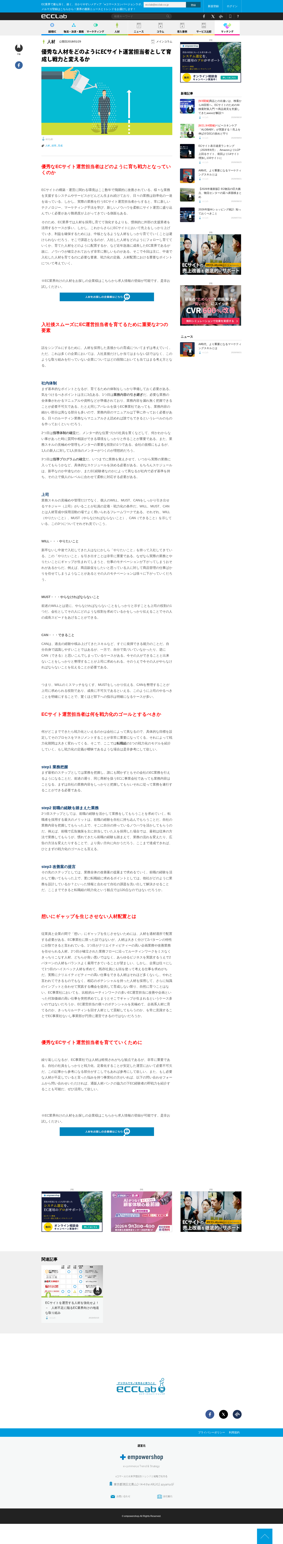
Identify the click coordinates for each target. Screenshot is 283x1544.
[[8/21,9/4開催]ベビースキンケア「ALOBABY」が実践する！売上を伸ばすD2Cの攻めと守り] (187, 131)
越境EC (52, 31)
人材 (117, 31)
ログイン (232, 6)
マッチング (227, 31)
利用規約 (234, 1432)
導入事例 (182, 31)
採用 (54, 145)
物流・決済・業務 (74, 31)
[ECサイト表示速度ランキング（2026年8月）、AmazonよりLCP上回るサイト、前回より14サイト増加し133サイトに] (187, 151)
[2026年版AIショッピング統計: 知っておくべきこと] (187, 214)
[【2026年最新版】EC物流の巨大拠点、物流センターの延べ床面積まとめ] (187, 194)
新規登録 (213, 6)
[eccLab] (141, 1397)
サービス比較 (203, 31)
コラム (160, 31)
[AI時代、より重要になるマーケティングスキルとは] (187, 175)
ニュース (139, 31)
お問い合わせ (123, 1496)
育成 (60, 145)
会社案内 (167, 1496)
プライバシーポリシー (211, 1432)
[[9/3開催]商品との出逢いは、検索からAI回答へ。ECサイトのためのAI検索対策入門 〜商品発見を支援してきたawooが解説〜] (187, 106)
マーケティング (95, 31)
